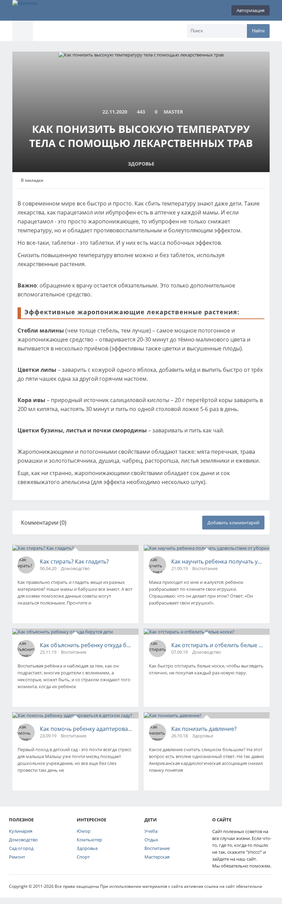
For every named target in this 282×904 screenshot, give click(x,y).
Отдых (151, 840)
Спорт (83, 857)
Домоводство (23, 840)
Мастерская (157, 857)
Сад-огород (21, 848)
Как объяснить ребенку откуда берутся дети (86, 645)
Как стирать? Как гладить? (74, 561)
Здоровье (87, 848)
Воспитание (157, 848)
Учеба (151, 831)
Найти (258, 30)
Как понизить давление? (204, 728)
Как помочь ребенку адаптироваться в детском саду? (86, 728)
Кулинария (20, 831)
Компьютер (89, 840)
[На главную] (46, 10)
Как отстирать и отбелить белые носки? (218, 645)
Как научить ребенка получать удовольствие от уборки (218, 561)
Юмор (83, 831)
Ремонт (17, 857)
